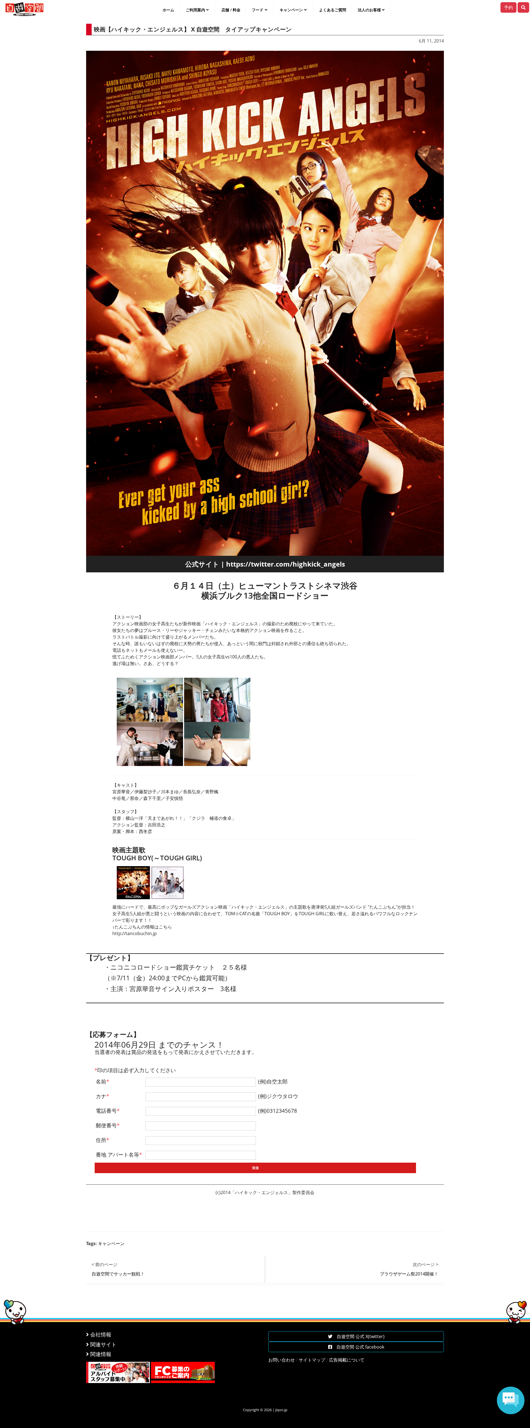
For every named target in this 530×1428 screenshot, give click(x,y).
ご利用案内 (195, 9)
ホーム (168, 9)
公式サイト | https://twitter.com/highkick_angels (265, 563)
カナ (102, 1096)
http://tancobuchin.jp (134, 933)
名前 (102, 1081)
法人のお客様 (369, 9)
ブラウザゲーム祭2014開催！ (409, 1274)
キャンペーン (291, 9)
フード (257, 9)
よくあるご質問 (332, 9)
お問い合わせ (281, 1360)
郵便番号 (108, 1125)
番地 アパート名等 (119, 1154)
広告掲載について (346, 1360)
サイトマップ (312, 1360)
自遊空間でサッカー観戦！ (118, 1274)
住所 (102, 1140)
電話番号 (108, 1110)
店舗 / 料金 (230, 9)
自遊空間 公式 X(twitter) (358, 1336)
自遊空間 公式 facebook (358, 1347)
